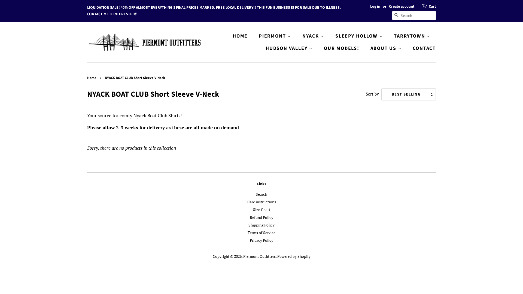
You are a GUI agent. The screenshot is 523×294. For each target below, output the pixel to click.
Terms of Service (261, 232)
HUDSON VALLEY (287, 48)
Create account (401, 6)
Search (261, 194)
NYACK (311, 36)
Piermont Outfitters (259, 256)
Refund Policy (261, 217)
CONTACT (424, 48)
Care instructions (261, 201)
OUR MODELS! (341, 48)
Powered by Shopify (294, 256)
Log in (375, 6)
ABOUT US (384, 48)
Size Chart (261, 209)
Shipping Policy (261, 225)
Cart (432, 6)
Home (91, 77)
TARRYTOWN (410, 36)
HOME (240, 36)
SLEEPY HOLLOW (357, 36)
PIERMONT (273, 36)
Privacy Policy (261, 240)
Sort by (372, 94)
